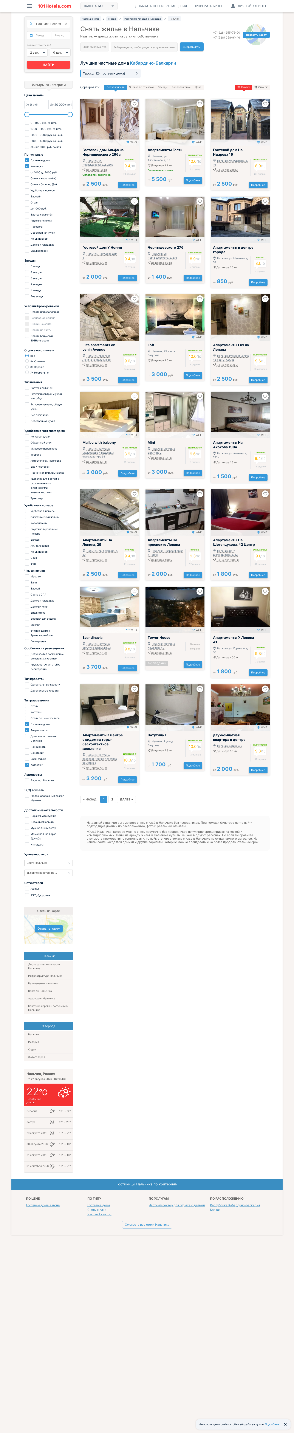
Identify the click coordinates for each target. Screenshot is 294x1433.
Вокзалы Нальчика (40, 991)
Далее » (126, 799)
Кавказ (215, 1209)
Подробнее (128, 184)
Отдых (32, 1049)
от (95, 184)
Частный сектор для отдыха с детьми (177, 1205)
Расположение (181, 87)
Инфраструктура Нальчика (45, 975)
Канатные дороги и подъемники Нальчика (48, 1007)
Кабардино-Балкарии (153, 63)
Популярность (116, 87)
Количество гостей (39, 45)
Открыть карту (48, 928)
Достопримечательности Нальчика (44, 966)
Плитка (245, 87)
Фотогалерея (36, 1057)
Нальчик (33, 1034)
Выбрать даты (191, 46)
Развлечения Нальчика (43, 983)
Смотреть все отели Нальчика (147, 1224)
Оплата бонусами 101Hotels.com (41, 338)
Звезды (162, 87)
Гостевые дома (98, 1205)
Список (263, 87)
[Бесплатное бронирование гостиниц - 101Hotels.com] (54, 6)
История (33, 1042)
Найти (48, 65)
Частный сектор (99, 1214)
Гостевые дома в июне (43, 1205)
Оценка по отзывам (141, 87)
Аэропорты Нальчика (41, 998)
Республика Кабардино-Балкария (235, 1205)
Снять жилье (96, 1209)
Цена (198, 87)
